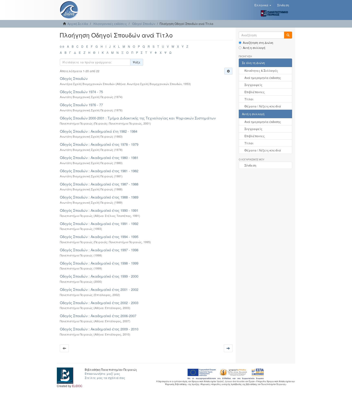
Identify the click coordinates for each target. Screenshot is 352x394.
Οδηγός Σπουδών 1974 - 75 (81, 91)
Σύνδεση (250, 165)
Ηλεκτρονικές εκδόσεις (110, 24)
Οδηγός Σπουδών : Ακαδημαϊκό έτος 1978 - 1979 (99, 144)
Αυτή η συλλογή (254, 48)
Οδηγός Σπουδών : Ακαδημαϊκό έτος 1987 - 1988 (99, 184)
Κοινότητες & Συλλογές (261, 70)
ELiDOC (77, 386)
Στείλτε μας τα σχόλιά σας (105, 378)
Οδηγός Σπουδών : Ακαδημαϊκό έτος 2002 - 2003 (99, 302)
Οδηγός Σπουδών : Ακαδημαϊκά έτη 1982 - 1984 (98, 131)
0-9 (62, 46)
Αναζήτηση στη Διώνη (258, 43)
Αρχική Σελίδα (77, 24)
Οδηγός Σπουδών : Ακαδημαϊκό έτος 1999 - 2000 (99, 276)
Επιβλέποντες (254, 92)
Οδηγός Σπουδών (74, 78)
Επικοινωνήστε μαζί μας (102, 374)
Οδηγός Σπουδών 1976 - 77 (81, 104)
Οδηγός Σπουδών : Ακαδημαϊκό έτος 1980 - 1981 (99, 157)
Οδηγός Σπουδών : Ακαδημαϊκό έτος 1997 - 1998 (99, 249)
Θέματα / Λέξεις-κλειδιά (262, 106)
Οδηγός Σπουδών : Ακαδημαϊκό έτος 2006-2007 (98, 315)
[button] (262, 5)
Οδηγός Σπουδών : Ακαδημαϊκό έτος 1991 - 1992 (99, 223)
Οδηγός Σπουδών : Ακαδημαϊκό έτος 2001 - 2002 (99, 289)
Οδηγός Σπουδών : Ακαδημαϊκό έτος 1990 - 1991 (99, 210)
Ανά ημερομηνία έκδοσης (262, 78)
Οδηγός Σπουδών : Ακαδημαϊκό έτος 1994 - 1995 (99, 236)
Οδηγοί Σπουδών (143, 24)
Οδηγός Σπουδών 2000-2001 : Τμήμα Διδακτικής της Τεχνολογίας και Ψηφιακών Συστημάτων (138, 117)
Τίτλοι (248, 99)
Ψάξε (137, 62)
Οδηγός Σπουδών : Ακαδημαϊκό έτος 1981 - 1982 (99, 170)
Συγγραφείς (253, 85)
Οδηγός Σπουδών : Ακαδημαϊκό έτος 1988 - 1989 (99, 197)
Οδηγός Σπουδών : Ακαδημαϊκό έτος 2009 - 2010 (99, 328)
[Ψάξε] (288, 35)
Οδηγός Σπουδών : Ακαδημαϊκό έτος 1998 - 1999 (99, 263)
